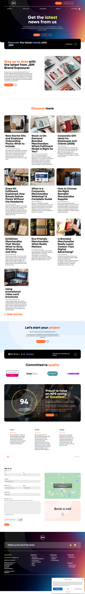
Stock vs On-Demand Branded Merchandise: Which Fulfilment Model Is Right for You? (42, 144)
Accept (57, 589)
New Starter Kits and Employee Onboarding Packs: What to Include (15, 141)
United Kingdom (8, 568)
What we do (26, 8)
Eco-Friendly (40, 249)
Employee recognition (15, 148)
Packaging (13, 204)
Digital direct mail (15, 299)
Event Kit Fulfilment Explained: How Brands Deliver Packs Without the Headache (15, 195)
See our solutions (9, 84)
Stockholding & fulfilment (42, 154)
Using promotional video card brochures (13, 293)
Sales (33, 563)
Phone (24, 485)
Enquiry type (7, 492)
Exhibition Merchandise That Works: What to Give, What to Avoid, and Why (14, 245)
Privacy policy (68, 591)
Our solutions (66, 3)
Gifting (64, 146)
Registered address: (9, 560)
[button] (82, 579)
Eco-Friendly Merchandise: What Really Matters (40, 243)
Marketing (39, 201)
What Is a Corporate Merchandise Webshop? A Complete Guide (42, 193)
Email (7, 485)
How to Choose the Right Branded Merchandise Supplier (67, 193)
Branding (65, 254)
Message (8, 498)
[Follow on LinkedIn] (70, 545)
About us (58, 8)
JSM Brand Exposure (9, 562)
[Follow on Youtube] (75, 545)
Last (23, 472)
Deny (68, 589)
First (5, 472)
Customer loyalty (36, 562)
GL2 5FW (6, 567)
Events (33, 565)
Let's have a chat (41, 341)
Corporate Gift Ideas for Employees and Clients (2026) (67, 140)
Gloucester (7, 565)
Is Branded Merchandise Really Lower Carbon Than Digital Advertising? (66, 245)
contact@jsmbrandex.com (11, 557)
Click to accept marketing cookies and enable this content (62, 486)
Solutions (9, 8)
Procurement (35, 560)
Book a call (58, 3)
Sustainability (43, 8)
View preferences (78, 589)
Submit (6, 524)
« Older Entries (13, 314)
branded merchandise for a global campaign (57, 408)
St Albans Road (8, 564)
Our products (74, 8)
